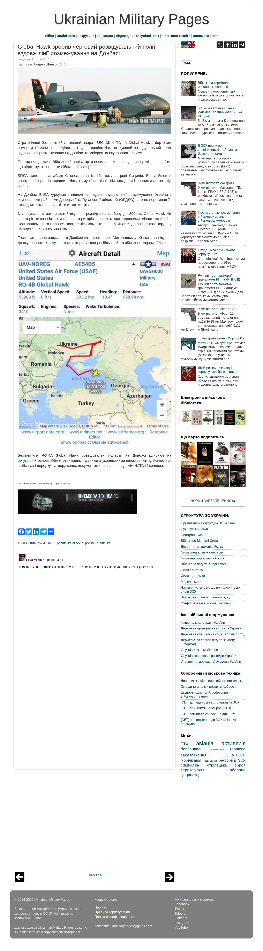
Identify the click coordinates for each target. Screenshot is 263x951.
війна (49, 36)
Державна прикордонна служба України (211, 628)
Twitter (179, 909)
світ (214, 36)
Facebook (182, 904)
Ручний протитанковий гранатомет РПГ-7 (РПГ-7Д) (219, 277)
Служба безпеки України (199, 650)
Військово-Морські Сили (199, 540)
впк (156, 36)
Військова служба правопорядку (205, 597)
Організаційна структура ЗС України (208, 523)
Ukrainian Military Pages (131, 19)
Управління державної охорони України (211, 661)
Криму (50, 243)
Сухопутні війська (194, 529)
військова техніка (175, 36)
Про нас (101, 907)
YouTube (181, 927)
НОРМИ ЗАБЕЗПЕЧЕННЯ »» (213, 501)
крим (41, 543)
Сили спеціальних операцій (202, 552)
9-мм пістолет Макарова (216, 183)
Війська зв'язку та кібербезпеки (204, 564)
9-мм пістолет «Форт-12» (216, 309)
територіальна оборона (213, 770)
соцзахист (105, 36)
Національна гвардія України (203, 622)
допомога (201, 36)
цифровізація (191, 775)
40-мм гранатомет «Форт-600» (221, 338)
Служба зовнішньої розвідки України (208, 656)
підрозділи (125, 36)
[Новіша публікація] (19, 881)
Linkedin (181, 918)
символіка (190, 765)
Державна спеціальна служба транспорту (212, 634)
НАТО (50, 543)
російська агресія (70, 543)
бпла (32, 543)
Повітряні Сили (192, 535)
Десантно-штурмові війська (202, 546)
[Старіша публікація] (169, 881)
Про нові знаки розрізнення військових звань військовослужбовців (219, 216)
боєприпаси (192, 749)
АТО (23, 543)
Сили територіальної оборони (203, 558)
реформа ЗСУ (232, 760)
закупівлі (143, 36)
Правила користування (112, 912)
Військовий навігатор (71, 162)
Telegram (65, 483)
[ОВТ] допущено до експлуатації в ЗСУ (210, 702)
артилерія (233, 743)
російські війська (98, 543)
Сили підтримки (193, 575)
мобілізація (66, 36)
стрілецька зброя (226, 765)
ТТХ (184, 743)
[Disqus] (94, 604)
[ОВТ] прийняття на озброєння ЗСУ (207, 708)
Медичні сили (191, 581)
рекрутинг (85, 36)
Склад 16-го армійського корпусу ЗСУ (216, 252)
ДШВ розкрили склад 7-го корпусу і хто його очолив (217, 370)
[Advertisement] (94, 822)
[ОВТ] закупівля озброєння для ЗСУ (208, 714)
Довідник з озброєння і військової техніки (212, 681)
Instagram (182, 923)
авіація (204, 743)
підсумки (210, 760)
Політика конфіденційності (115, 917)
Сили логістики (192, 570)
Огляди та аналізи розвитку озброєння (210, 686)
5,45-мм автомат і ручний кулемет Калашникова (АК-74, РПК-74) (220, 112)
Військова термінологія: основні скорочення (216, 84)
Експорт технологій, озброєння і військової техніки (205, 694)
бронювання (216, 749)
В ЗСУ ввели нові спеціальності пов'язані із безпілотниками (217, 149)
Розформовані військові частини (206, 603)
